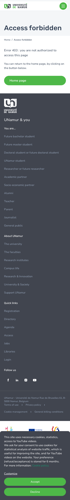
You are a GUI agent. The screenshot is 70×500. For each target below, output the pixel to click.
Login (7, 360)
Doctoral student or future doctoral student (31, 153)
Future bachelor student (19, 136)
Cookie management (15, 411)
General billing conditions (48, 411)
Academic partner (15, 177)
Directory (10, 319)
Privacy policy (33, 404)
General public (13, 225)
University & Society (16, 284)
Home (7, 40)
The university (13, 244)
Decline (35, 492)
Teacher (9, 201)
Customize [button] (10, 474)
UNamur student (14, 161)
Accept (35, 482)
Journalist (10, 217)
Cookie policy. (40, 465)
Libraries (9, 351)
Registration (12, 311)
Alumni (8, 193)
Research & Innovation (18, 276)
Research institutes (16, 260)
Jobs (7, 343)
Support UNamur (14, 292)
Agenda (9, 327)
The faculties (12, 252)
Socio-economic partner (19, 185)
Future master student (18, 144)
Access (8, 335)
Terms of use (11, 404)
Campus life (11, 268)
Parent (8, 209)
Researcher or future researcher (24, 169)
